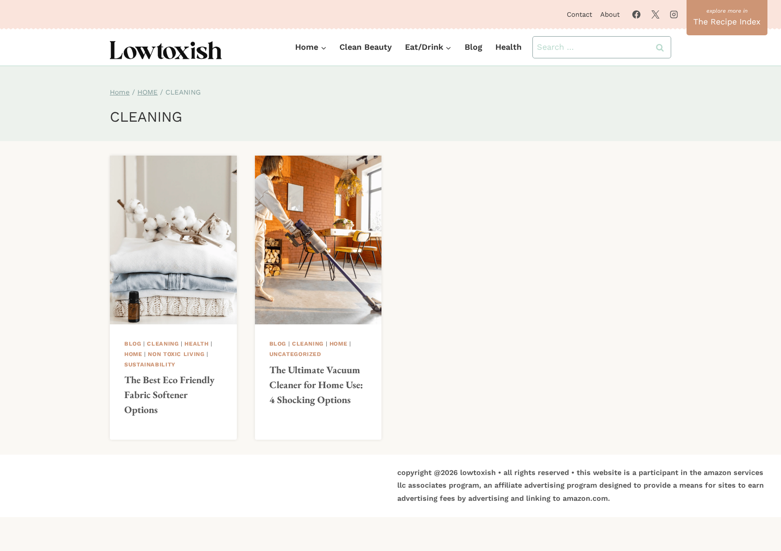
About (610, 14)
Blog (473, 47)
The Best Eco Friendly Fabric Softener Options (169, 394)
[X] (655, 14)
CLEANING (163, 343)
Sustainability (149, 364)
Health (508, 47)
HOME (133, 354)
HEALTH (196, 343)
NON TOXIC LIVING (176, 354)
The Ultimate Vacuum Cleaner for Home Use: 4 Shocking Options (316, 384)
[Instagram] (674, 14)
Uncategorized (295, 354)
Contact (579, 14)
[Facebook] (636, 14)
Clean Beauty (365, 47)
